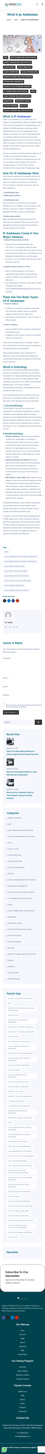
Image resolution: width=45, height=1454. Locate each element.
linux (33, 91)
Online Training (22, 1371)
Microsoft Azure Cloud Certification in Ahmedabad (18, 1172)
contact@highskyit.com (22, 1436)
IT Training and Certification (15, 91)
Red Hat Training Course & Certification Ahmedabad (17, 1226)
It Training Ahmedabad (16, 1101)
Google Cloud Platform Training (17, 86)
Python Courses (14, 935)
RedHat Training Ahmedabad (18, 1216)
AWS (16, 20)
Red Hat (24, 105)
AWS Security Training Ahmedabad (20, 1027)
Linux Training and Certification (17, 96)
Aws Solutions (13, 1036)
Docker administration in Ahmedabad (17, 1076)
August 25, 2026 (12, 769)
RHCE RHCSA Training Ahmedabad (20, 1232)
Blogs (22, 1338)
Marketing (8, 101)
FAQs (22, 1350)
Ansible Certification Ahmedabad (20, 998)
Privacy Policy (22, 1354)
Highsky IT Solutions (15, 1091)
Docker (22, 1403)
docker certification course (19, 1082)
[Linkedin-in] (12, 1317)
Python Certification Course (20, 929)
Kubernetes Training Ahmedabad (20, 1118)
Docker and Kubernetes (13, 81)
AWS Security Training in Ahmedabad (21, 1032)
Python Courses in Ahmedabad (19, 1191)
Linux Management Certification (16, 576)
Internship (22, 1367)
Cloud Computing (11, 72)
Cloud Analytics (24, 67)
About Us (22, 1334)
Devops (22, 1399)
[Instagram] (8, 1317)
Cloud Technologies (30, 72)
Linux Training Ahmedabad (14, 585)
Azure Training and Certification (17, 62)
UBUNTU (11, 960)
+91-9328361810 (22, 1433)
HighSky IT (34, 1447)
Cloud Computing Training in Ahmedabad (18, 1047)
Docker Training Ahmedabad (18, 1087)
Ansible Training (14, 818)
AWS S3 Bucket (13, 1015)
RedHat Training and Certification (18, 110)
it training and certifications (19, 1106)
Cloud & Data (9, 67)
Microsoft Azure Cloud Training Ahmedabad (20, 1179)
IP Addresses (22, 116)
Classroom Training (22, 1375)
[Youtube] (17, 1317)
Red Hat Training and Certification (21, 1220)
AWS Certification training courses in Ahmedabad (21, 1009)
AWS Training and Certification (23, 57)
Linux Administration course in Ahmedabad (20, 561)
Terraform (22, 1407)
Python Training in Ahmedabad (19, 1201)
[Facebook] (3, 1317)
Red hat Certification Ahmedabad (20, 1206)
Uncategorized (14, 979)
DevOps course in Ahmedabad (19, 1065)
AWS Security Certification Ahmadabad (18, 1021)
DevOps (11, 873)
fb (6, 627)
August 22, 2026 (12, 789)
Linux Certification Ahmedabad (15, 571)
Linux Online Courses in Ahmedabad (17, 581)
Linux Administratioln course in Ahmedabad (20, 556)
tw (10, 627)
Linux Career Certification (14, 566)
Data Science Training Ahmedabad (20, 1053)
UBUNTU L (11, 966)
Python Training (10, 105)
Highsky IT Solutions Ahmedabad (20, 1096)
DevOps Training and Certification (18, 77)
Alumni (22, 1342)
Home (8, 20)
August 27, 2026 (12, 748)
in (13, 627)
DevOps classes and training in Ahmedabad (19, 1059)
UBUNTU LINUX (13, 972)
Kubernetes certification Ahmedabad (17, 1112)
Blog (10, 843)
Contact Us (22, 1346)
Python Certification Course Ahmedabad (18, 1186)
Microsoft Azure (23, 101)
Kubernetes (22, 1411)
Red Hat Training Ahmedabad (18, 1211)
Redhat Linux (22, 1391)
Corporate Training (22, 1379)
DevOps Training (14, 1070)
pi (16, 627)
